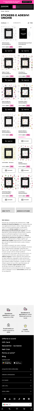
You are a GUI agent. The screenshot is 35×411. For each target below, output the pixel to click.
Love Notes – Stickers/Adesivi (22, 192)
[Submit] (14, 7)
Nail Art (7, 11)
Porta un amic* (8, 353)
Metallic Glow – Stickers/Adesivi (6, 131)
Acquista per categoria (10, 369)
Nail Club (6, 349)
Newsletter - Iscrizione (12, 346)
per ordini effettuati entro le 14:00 (25, 316)
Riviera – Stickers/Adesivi (22, 163)
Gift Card (6, 342)
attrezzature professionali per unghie (13, 230)
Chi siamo (5, 380)
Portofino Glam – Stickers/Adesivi (23, 102)
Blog (4, 356)
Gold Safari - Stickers (7, 162)
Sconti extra (7, 328)
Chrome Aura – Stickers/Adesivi (6, 43)
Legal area (5, 391)
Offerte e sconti (9, 339)
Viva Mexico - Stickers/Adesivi (22, 73)
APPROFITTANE (27, 2)
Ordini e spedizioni (8, 374)
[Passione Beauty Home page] (4, 7)
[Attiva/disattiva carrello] (24, 409)
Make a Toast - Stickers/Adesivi (6, 73)
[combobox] (22, 7)
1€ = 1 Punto (25, 331)
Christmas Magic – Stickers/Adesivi (7, 192)
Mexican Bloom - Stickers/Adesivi (6, 102)
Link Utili (5, 386)
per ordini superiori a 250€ (8, 330)
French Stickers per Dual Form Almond (25, 43)
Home (2, 11)
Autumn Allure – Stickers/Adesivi (22, 131)
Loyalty (25, 329)
